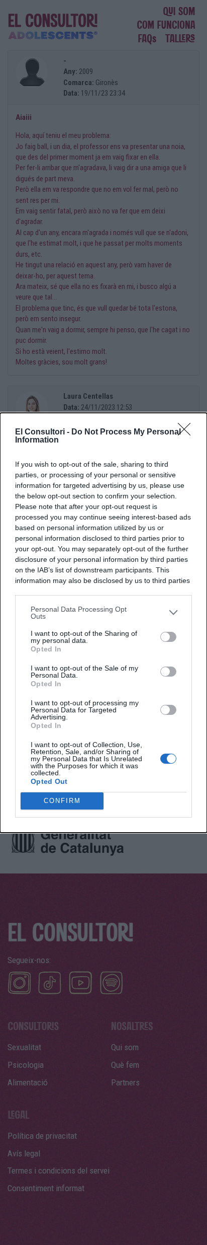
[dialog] (103, 623)
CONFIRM (62, 800)
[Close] (187, 432)
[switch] (168, 637)
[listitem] (103, 613)
